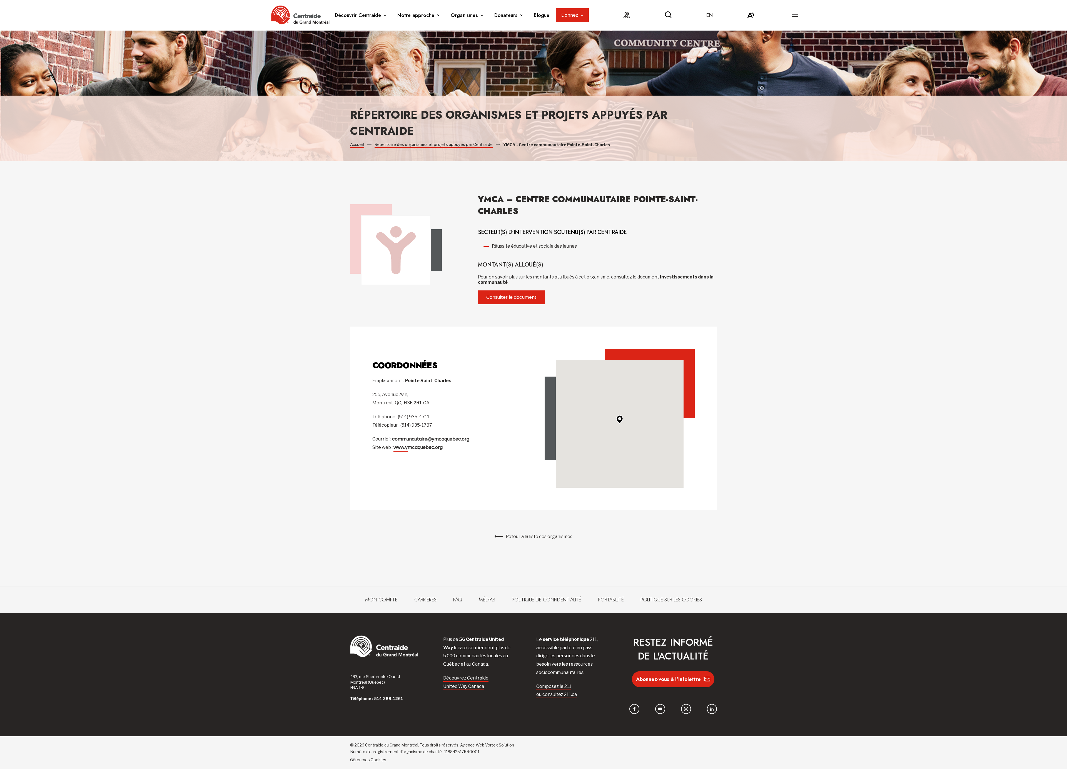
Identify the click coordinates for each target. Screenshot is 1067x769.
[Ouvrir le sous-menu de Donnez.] (582, 15)
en (709, 15)
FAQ (457, 599)
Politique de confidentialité (546, 599)
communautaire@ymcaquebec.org (430, 439)
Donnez (569, 15)
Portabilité (611, 599)
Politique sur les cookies (671, 599)
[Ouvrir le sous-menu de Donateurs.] (521, 15)
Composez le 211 (553, 686)
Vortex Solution (499, 745)
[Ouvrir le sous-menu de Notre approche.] (438, 15)
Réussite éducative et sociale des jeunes (534, 246)
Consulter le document (511, 297)
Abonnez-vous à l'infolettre (668, 679)
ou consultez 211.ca (556, 694)
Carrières (425, 599)
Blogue (541, 15)
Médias (487, 599)
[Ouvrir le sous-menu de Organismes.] (482, 15)
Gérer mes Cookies (368, 759)
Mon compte (381, 599)
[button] (795, 15)
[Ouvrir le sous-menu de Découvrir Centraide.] (385, 15)
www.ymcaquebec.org (418, 447)
